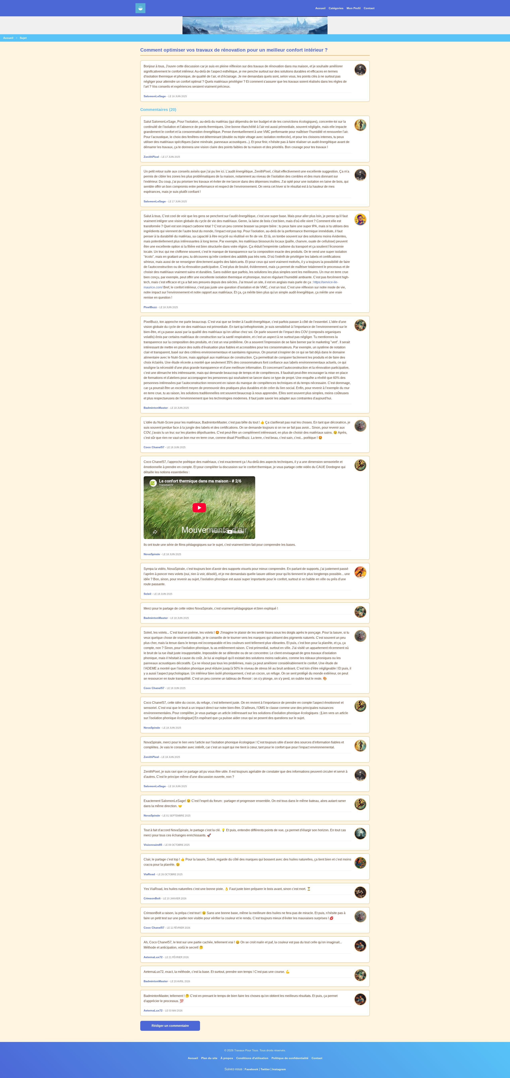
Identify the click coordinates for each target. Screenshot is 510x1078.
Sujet (23, 37)
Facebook (251, 1069)
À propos (227, 1058)
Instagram (279, 1069)
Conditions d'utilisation (252, 1058)
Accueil (320, 8)
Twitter (265, 1069)
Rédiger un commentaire (170, 1025)
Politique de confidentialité (290, 1058)
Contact (369, 8)
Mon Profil (354, 8)
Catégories (336, 8)
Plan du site (209, 1058)
